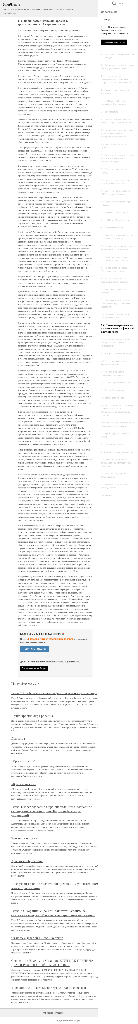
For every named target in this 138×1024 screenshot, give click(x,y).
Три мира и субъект (26, 838)
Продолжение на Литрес (114, 42)
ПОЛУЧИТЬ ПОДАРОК (34, 649)
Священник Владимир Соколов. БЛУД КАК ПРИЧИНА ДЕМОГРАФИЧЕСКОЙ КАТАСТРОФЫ (52, 962)
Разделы (59, 1013)
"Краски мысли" (23, 761)
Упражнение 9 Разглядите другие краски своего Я (48, 987)
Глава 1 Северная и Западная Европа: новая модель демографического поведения (114, 30)
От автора (105, 19)
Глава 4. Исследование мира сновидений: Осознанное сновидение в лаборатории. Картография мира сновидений (51, 810)
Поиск (117, 3)
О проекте (48, 1013)
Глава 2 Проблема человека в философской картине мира (54, 693)
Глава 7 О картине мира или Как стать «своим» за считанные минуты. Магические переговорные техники (53, 912)
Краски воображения (27, 861)
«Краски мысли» (23, 784)
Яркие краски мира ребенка (32, 715)
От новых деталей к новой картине (37, 938)
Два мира (18, 738)
